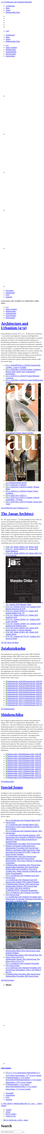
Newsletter (10, 291)
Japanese (9, 297)
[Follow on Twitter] (24, 134)
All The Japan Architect (10, 643)
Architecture (10, 6)
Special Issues (11, 54)
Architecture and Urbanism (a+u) (14, 325)
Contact (8, 1110)
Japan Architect (11, 47)
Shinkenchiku (11, 50)
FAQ (7, 295)
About (8, 10)
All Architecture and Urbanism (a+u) (14, 508)
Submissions (10, 293)
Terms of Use (11, 1116)
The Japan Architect (17, 513)
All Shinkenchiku (7, 782)
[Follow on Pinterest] (24, 210)
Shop (8, 8)
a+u (7, 45)
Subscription (10, 56)
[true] (24, 1132)
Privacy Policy (11, 1114)
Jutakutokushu (11, 52)
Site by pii (15, 1120)
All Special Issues (7, 980)
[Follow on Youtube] (24, 172)
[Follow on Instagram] (24, 96)
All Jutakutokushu (7, 709)
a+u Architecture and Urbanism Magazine (16, 2)
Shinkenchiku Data (13, 12)
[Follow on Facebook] (24, 248)
